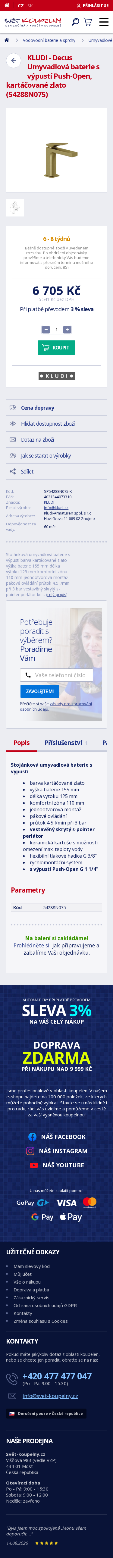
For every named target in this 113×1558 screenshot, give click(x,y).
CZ (21, 5)
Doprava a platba (31, 1290)
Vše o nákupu (27, 1282)
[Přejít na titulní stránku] (33, 22)
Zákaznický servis (31, 1297)
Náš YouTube (63, 1165)
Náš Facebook (63, 1137)
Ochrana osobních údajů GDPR (45, 1305)
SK (30, 5)
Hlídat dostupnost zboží (48, 423)
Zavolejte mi (40, 691)
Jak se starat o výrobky (46, 455)
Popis (22, 742)
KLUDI (49, 502)
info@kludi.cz (56, 507)
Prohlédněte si (31, 945)
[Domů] (9, 5)
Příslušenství (66, 742)
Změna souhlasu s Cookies (41, 1321)
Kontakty (23, 1313)
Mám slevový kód (32, 1266)
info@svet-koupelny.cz (50, 1396)
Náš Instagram (63, 1151)
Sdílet (27, 471)
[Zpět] (13, 60)
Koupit (61, 347)
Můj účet (23, 1274)
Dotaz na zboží (37, 439)
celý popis (56, 594)
